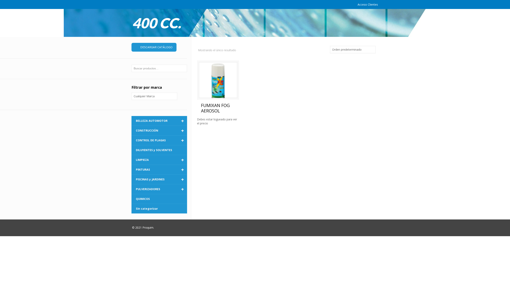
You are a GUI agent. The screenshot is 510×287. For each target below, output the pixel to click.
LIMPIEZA (160, 159)
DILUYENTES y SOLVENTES (154, 150)
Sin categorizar (147, 208)
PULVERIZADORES (160, 189)
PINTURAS (160, 169)
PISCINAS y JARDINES (160, 179)
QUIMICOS (143, 199)
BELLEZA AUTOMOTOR (160, 120)
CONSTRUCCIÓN (160, 130)
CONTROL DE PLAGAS (160, 140)
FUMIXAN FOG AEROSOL (215, 108)
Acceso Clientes (368, 4)
